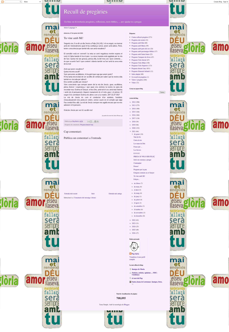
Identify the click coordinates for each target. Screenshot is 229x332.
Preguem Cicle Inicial (139, 60)
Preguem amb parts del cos (141, 48)
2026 (134, 233)
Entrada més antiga (115, 193)
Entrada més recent (70, 193)
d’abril (136, 190)
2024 (134, 226)
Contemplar (137, 163)
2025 (134, 230)
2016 (134, 115)
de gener (137, 134)
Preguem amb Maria (138, 46)
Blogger (126, 304)
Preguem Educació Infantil (141, 71)
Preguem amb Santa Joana (140, 54)
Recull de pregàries (86, 11)
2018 (134, 121)
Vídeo (134, 82)
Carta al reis (138, 140)
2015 (134, 112)
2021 (134, 131)
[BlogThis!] (91, 121)
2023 (134, 223)
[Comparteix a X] (93, 121)
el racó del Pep (137, 278)
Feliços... (137, 179)
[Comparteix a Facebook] (95, 121)
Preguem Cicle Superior (140, 65)
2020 (134, 128)
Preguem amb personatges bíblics (143, 51)
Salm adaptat (136, 74)
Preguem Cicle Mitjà (139, 63)
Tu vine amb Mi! (139, 176)
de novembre (138, 212)
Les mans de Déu (139, 143)
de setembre (138, 206)
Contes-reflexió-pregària (140, 37)
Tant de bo (137, 137)
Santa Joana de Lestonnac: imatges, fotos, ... (147, 283)
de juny (137, 196)
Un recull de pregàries (139, 77)
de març (137, 186)
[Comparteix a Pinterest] (97, 121)
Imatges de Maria (138, 269)
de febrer (137, 183)
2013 (134, 105)
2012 (134, 102)
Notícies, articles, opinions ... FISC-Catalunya (144, 273)
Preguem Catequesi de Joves (141, 57)
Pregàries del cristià (138, 40)
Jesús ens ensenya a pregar (142, 160)
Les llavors (137, 150)
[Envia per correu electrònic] (88, 121)
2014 (134, 108)
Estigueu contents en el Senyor (144, 173)
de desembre (138, 216)
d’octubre (137, 209)
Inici (93, 193)
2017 (134, 118)
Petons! (136, 166)
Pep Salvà (135, 254)
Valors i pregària (137, 80)
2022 (134, 220)
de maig (137, 193)
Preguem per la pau (140, 169)
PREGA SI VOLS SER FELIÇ (144, 156)
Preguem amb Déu (138, 43)
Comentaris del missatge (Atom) (85, 197)
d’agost (136, 203)
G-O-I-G (137, 153)
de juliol (137, 199)
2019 (134, 125)
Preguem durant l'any (86, 125)
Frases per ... (138, 147)
